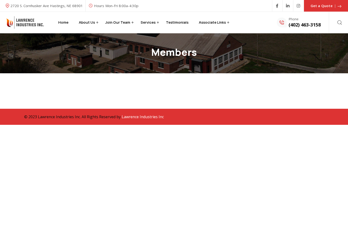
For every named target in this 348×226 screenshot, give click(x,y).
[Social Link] (277, 6)
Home (63, 22)
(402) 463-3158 (305, 25)
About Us (87, 22)
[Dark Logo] (25, 22)
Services (148, 22)
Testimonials (177, 22)
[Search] (339, 22)
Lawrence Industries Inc (143, 116)
